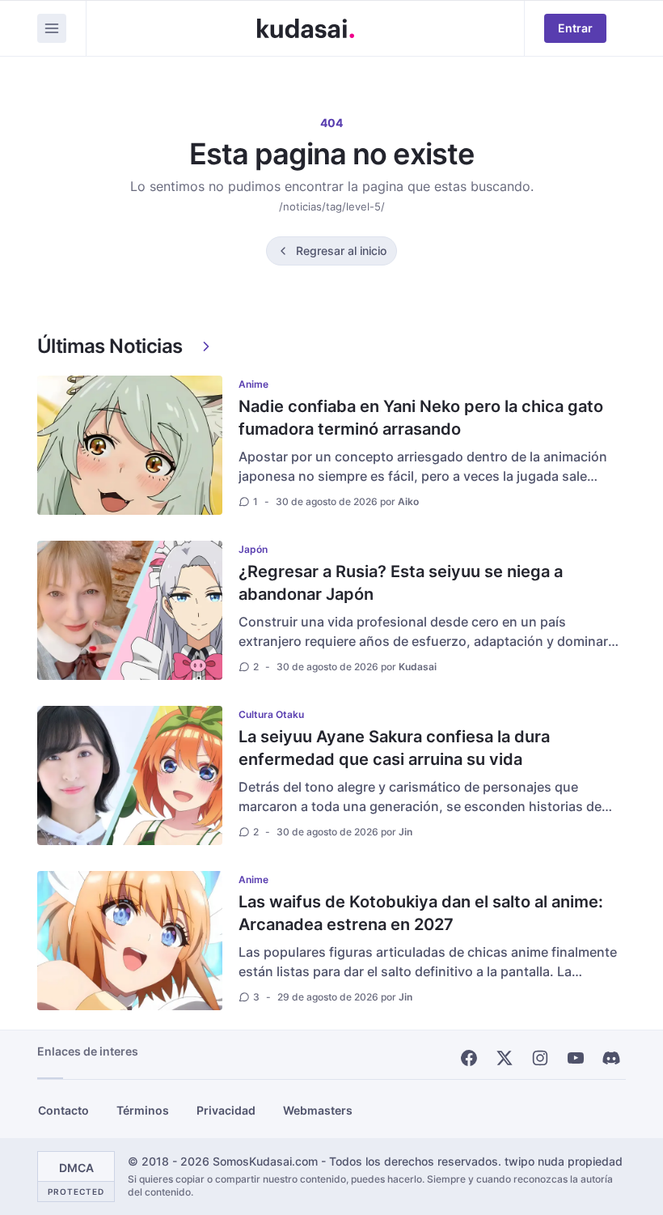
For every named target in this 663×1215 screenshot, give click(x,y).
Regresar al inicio (341, 250)
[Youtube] (575, 1058)
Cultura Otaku (271, 714)
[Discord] (611, 1058)
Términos (142, 1110)
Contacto (63, 1110)
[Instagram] (540, 1058)
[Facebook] (469, 1058)
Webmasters (318, 1110)
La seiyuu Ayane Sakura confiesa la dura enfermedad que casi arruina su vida (394, 748)
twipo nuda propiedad (564, 1161)
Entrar (575, 28)
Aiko (408, 501)
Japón (253, 549)
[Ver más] (206, 346)
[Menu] (51, 28)
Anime (253, 384)
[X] (504, 1058)
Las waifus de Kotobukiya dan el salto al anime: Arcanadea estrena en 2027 (421, 913)
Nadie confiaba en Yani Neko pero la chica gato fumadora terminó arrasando (421, 418)
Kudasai (418, 667)
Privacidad (225, 1110)
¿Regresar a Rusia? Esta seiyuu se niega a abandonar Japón (401, 583)
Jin (405, 832)
